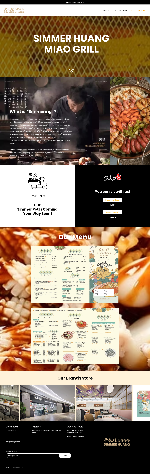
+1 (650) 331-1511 (11, 430)
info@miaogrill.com (13, 442)
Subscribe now (11, 451)
